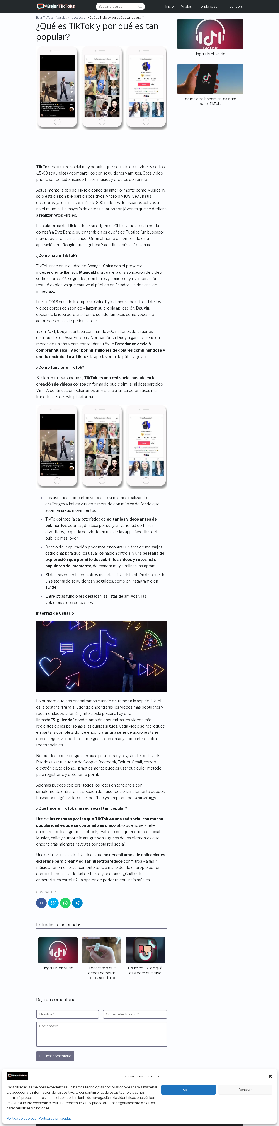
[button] (270, 1076)
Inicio (169, 6)
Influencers (234, 6)
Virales (186, 6)
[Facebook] (41, 903)
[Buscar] (140, 6)
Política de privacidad (55, 1118)
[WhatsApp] (65, 903)
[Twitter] (53, 903)
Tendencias (208, 6)
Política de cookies (21, 1118)
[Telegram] (77, 903)
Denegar (245, 1090)
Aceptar (189, 1090)
